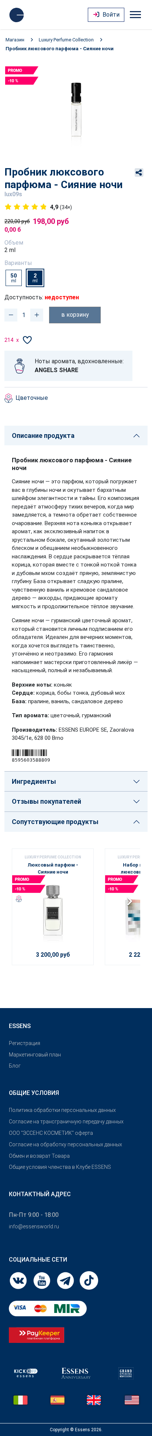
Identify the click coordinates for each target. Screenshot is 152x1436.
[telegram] (66, 1279)
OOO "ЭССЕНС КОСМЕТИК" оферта (51, 1133)
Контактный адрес (40, 1194)
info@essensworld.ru (34, 1226)
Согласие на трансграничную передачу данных (66, 1121)
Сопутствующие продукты (55, 822)
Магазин (15, 39)
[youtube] (42, 1279)
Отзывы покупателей (46, 801)
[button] (132, 904)
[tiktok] (89, 1279)
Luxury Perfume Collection (66, 39)
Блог (15, 1066)
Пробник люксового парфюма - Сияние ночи (60, 48)
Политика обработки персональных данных (62, 1110)
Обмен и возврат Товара (39, 1156)
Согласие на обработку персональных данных (65, 1144)
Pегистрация (24, 1043)
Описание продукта (43, 435)
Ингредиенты (34, 781)
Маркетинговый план (35, 1055)
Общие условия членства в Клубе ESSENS (60, 1167)
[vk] (19, 1279)
